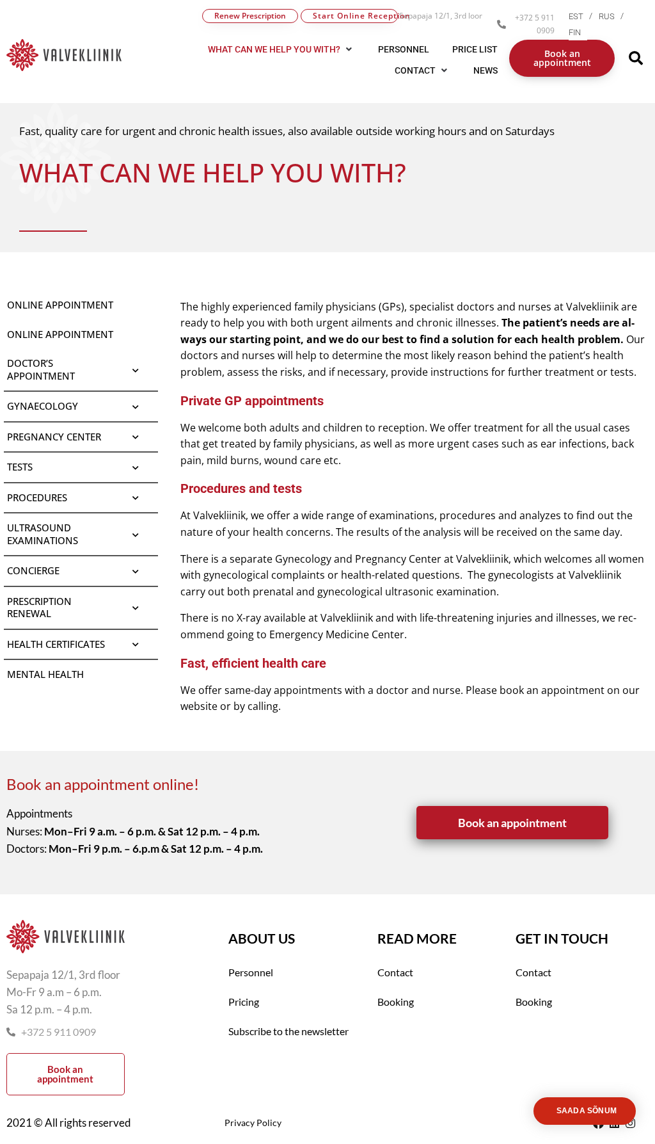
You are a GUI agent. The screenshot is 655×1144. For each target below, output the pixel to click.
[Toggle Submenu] (135, 370)
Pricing (243, 1001)
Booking (395, 1001)
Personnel (250, 972)
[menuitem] (584, 16)
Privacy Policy (253, 1122)
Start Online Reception (355, 15)
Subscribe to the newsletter (288, 1031)
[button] (422, 70)
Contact (395, 972)
